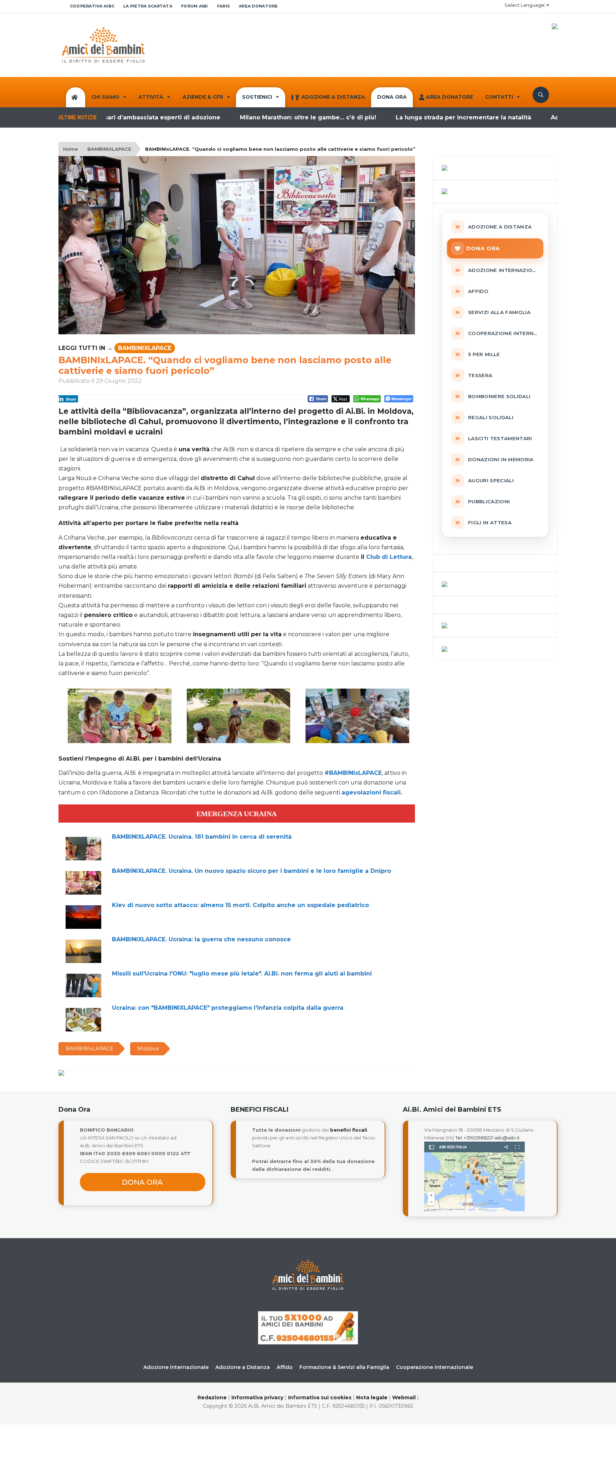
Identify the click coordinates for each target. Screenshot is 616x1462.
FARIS (223, 6)
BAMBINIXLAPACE (109, 149)
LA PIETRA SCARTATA (147, 6)
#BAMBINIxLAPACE (353, 772)
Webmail (404, 1397)
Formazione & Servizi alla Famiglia (344, 1367)
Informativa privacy (257, 1397)
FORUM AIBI (194, 6)
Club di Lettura (389, 557)
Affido (285, 1367)
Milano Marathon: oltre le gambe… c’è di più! (270, 117)
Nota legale (371, 1397)
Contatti (499, 97)
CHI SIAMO (105, 97)
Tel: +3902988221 (474, 1138)
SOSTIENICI (257, 97)
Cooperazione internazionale (434, 1367)
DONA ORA (392, 97)
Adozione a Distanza (333, 97)
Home (70, 149)
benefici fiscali (348, 1130)
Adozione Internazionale (176, 1367)
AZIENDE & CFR (203, 97)
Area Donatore (449, 97)
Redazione (212, 1397)
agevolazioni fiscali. (372, 792)
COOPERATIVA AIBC (92, 6)
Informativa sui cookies (319, 1397)
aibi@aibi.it (507, 1138)
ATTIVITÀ (150, 97)
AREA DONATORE (258, 6)
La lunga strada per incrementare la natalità (425, 117)
